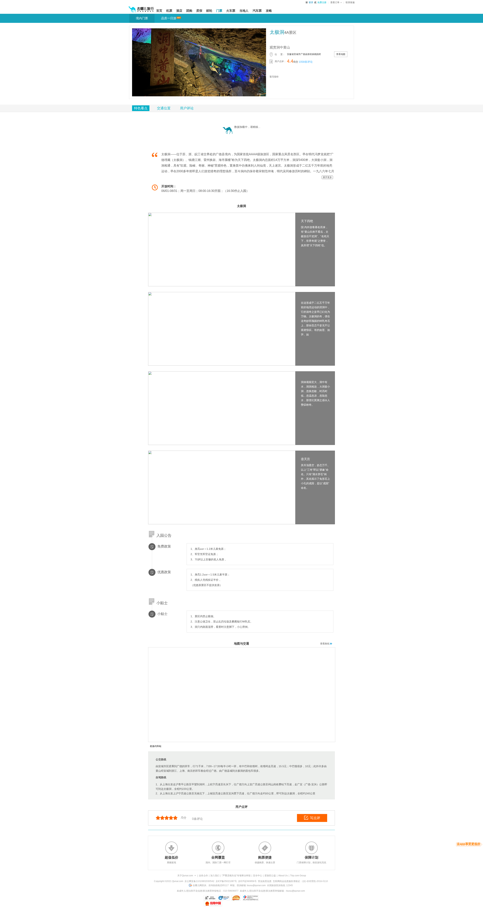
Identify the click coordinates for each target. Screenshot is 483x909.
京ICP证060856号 (247, 881)
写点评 (315, 818)
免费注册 (321, 2)
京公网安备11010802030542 (199, 881)
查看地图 (340, 54)
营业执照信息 (264, 881)
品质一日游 (168, 18)
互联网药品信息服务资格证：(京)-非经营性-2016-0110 (300, 881)
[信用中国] (213, 903)
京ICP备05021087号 (226, 881)
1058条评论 (306, 61)
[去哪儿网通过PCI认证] (236, 898)
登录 (311, 2)
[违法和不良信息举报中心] (250, 898)
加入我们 (214, 875)
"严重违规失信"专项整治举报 (236, 875)
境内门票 (142, 18)
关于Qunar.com (185, 875)
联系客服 (350, 2)
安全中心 (257, 875)
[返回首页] (141, 8)
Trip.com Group (298, 875)
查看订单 (334, 2)
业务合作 (203, 875)
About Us (283, 875)
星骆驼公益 (270, 875)
